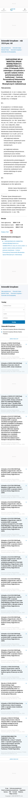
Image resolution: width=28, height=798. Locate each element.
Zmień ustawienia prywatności (9, 790)
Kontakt (15, 792)
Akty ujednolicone (6, 48)
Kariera (6, 792)
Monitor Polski (5, 50)
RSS (10, 792)
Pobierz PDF (5, 232)
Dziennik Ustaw (17, 48)
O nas (6, 788)
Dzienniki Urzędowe (16, 50)
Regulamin (22, 790)
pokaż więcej (13, 759)
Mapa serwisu (13, 793)
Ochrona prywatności (16, 788)
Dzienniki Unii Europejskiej (8, 52)
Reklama (20, 792)
